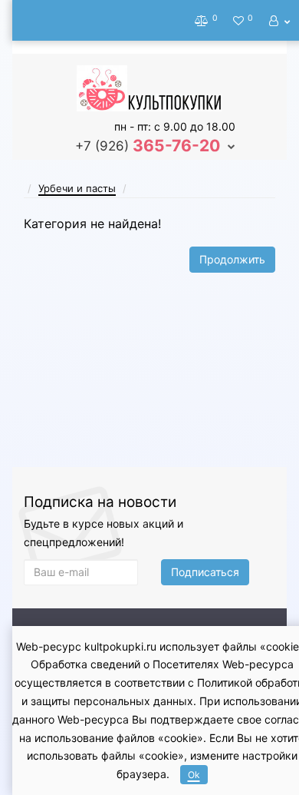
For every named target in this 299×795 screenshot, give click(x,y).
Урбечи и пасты (77, 188)
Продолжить (232, 259)
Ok (194, 774)
